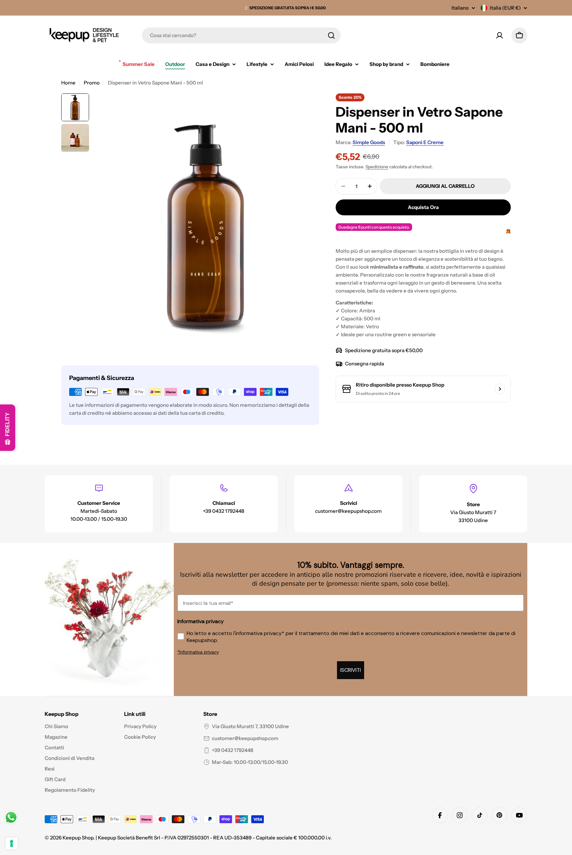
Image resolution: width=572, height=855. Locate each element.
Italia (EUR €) (505, 8)
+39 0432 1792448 (232, 750)
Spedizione (376, 166)
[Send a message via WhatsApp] (11, 817)
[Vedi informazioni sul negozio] (500, 389)
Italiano (460, 7)
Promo (92, 83)
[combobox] (241, 35)
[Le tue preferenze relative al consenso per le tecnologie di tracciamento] (11, 843)
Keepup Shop (78, 837)
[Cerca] (331, 35)
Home (68, 83)
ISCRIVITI (350, 670)
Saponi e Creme (425, 142)
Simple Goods (369, 142)
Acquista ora (423, 207)
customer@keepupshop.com (245, 738)
